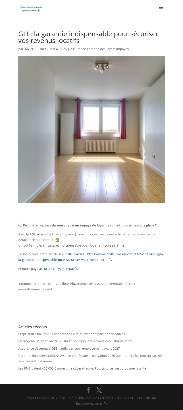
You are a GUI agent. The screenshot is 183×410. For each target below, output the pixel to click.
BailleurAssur (74, 254)
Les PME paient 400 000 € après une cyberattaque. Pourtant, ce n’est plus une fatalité (82, 368)
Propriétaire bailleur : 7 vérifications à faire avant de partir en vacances (71, 334)
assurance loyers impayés (59, 268)
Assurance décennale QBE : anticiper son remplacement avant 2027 (69, 348)
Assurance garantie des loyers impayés (99, 49)
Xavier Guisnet (35, 49)
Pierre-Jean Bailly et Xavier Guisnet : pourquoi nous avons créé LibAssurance (75, 341)
